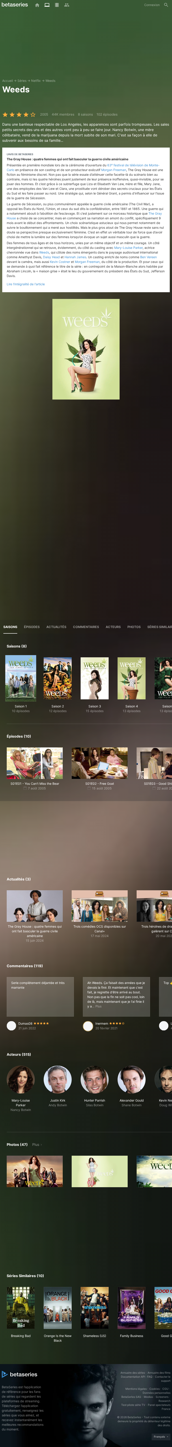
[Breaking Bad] (21, 1308)
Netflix (36, 81)
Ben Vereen (148, 257)
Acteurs (113, 627)
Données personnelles (156, 1392)
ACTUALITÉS (56, 627)
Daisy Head (51, 257)
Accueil (7, 81)
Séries (21, 81)
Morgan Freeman (113, 170)
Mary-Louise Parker (128, 248)
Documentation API (133, 1376)
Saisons (10, 627)
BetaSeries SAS (131, 1396)
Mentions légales (136, 1388)
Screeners (162, 1396)
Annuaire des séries (132, 1372)
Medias (148, 1396)
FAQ (149, 1376)
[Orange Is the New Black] (58, 1308)
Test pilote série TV (133, 1405)
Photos (134, 627)
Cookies (154, 1388)
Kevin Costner (60, 262)
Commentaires (86, 627)
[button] (35, 916)
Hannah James (75, 257)
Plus (35, 1144)
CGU (165, 1388)
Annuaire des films (159, 1372)
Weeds (50, 81)
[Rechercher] (166, 5)
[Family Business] (132, 1308)
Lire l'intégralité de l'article (26, 284)
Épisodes (32, 627)
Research (164, 1401)
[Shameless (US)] (95, 1308)
